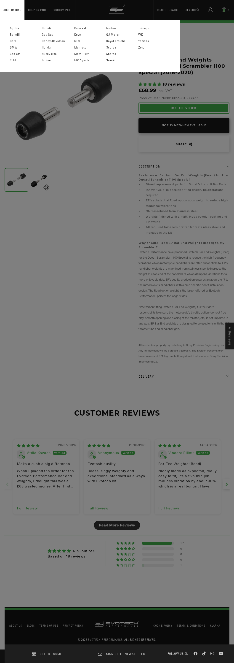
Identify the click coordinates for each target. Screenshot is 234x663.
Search (191, 10)
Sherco (111, 54)
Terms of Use (48, 625)
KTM (77, 41)
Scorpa (111, 47)
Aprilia (14, 28)
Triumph (143, 28)
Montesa (80, 47)
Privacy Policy (73, 625)
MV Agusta (82, 60)
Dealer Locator (167, 10)
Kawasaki (81, 28)
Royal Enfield (115, 41)
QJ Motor (112, 34)
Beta (13, 41)
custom (62, 10)
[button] (150, 84)
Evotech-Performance (105, 639)
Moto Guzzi (82, 54)
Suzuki (110, 60)
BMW (13, 47)
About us (15, 625)
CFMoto (15, 60)
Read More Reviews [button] (117, 525)
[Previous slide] (7, 484)
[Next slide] (226, 484)
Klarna (215, 625)
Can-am (15, 54)
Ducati (46, 28)
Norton (111, 28)
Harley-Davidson (53, 41)
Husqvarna (49, 54)
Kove (77, 34)
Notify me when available (184, 125)
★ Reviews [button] (229, 336)
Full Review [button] (27, 508)
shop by (12, 10)
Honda (46, 47)
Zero (141, 47)
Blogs (31, 625)
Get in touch (50, 654)
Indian (46, 60)
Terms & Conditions (191, 625)
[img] (28, 446)
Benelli (15, 34)
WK (140, 34)
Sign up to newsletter (125, 654)
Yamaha (143, 41)
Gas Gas (47, 34)
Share (182, 144)
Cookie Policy (162, 625)
